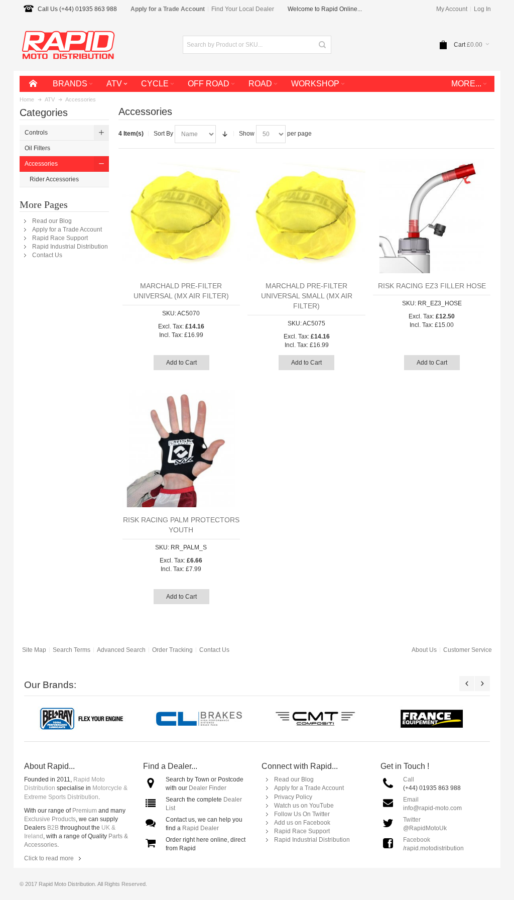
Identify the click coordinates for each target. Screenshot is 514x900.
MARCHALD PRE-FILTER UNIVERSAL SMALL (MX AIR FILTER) (306, 296)
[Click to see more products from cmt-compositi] (315, 718)
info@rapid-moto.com (432, 808)
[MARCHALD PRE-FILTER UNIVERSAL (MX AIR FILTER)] (181, 215)
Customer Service (467, 649)
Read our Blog (52, 220)
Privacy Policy (293, 797)
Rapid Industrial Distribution (70, 246)
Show (246, 133)
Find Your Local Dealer (242, 9)
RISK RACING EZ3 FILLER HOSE (432, 286)
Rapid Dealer (200, 828)
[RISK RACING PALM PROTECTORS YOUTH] (181, 449)
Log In (482, 9)
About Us (424, 649)
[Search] (322, 44)
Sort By (163, 133)
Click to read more (49, 858)
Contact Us (47, 255)
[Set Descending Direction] (224, 134)
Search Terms (71, 649)
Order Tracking (172, 649)
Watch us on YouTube (304, 805)
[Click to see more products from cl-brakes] (199, 718)
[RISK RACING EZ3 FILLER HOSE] (432, 215)
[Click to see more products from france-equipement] (431, 718)
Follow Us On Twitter (302, 814)
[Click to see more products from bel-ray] (82, 718)
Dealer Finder (207, 788)
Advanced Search (121, 649)
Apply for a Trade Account (67, 229)
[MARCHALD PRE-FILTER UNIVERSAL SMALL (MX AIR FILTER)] (306, 215)
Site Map (34, 649)
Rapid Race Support (60, 238)
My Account (451, 9)
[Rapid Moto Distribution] (68, 44)
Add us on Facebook (302, 822)
